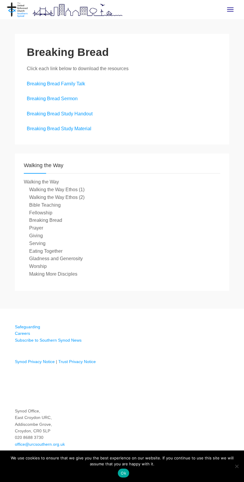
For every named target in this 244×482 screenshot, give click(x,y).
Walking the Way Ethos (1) (57, 189)
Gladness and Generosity (56, 258)
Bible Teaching (45, 205)
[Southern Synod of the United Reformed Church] (64, 9)
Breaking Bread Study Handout (60, 113)
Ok (123, 473)
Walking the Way (41, 181)
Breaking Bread (45, 220)
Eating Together (45, 251)
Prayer (36, 227)
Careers (22, 333)
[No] (237, 466)
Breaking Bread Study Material (59, 128)
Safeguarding (27, 326)
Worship (38, 266)
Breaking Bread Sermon (52, 98)
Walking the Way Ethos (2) (57, 197)
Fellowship (40, 212)
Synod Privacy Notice (35, 361)
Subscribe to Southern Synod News (48, 340)
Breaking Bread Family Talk (56, 83)
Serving (37, 243)
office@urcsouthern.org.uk (40, 444)
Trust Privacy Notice (77, 361)
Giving (36, 235)
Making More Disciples (53, 274)
